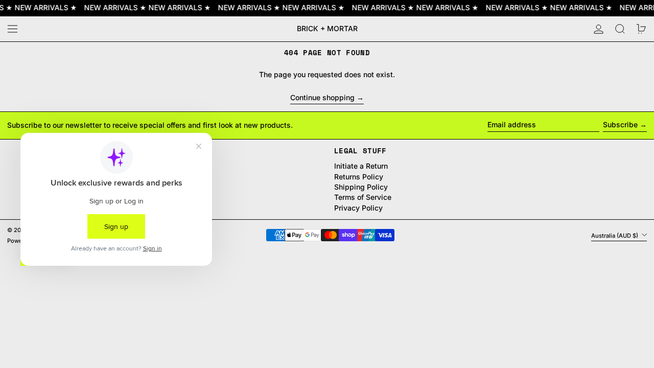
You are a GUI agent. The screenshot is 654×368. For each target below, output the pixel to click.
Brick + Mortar (327, 28)
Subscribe (620, 124)
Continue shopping (322, 98)
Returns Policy (358, 176)
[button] (620, 28)
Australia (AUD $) (615, 235)
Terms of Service (362, 197)
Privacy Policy (358, 207)
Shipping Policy (361, 186)
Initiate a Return (361, 166)
